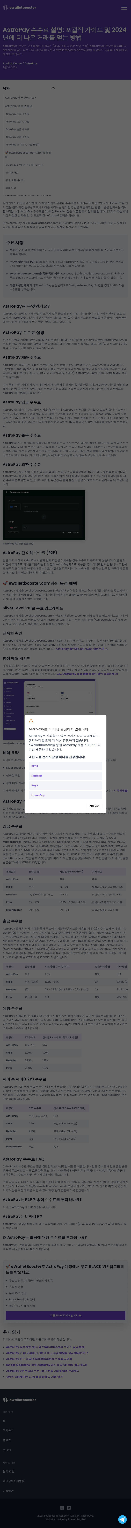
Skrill (34, 766)
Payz (34, 785)
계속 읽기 (95, 806)
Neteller (36, 776)
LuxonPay (38, 795)
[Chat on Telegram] (122, 1519)
